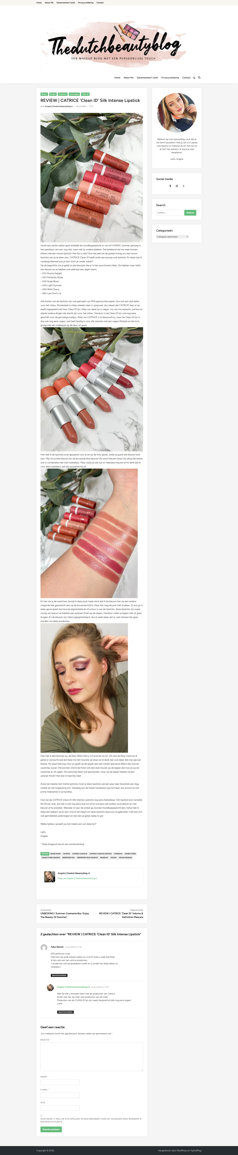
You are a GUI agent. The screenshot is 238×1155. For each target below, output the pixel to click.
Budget (53, 94)
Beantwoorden (59, 975)
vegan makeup (125, 858)
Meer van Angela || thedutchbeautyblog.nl (77, 878)
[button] (232, 4)
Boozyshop (56, 854)
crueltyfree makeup (51, 858)
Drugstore (63, 94)
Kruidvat (104, 858)
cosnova (118, 854)
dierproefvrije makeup (87, 858)
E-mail (44, 1090)
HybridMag (195, 1150)
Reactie (45, 1040)
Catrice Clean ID (79, 854)
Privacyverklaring (170, 77)
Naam (44, 1077)
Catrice (66, 854)
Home (117, 77)
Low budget (74, 94)
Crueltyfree (130, 854)
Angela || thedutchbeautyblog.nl (59, 106)
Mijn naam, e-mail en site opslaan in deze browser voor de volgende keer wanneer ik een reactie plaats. (91, 1120)
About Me (128, 77)
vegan (113, 858)
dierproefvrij (68, 858)
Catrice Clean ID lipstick (101, 854)
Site (42, 1103)
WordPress (182, 1150)
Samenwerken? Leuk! (147, 77)
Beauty (44, 94)
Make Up (85, 94)
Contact (186, 77)
